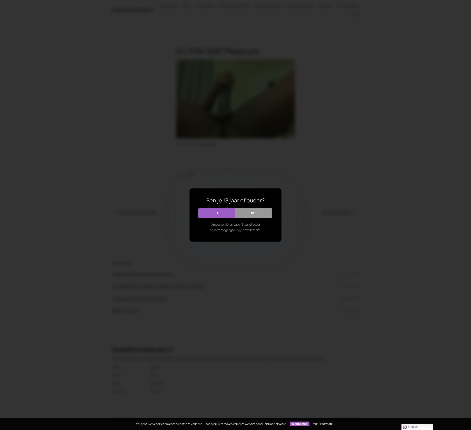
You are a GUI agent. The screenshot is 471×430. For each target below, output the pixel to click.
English (412, 426)
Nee (253, 213)
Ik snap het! (299, 423)
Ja (217, 213)
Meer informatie (323, 424)
